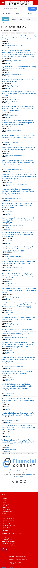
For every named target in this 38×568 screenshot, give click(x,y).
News (10, 22)
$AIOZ (6, 101)
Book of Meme (8, 184)
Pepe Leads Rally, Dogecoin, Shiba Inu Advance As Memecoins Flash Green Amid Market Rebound (18, 414)
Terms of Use (25, 558)
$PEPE (16, 312)
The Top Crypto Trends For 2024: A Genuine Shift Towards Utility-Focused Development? (18, 372)
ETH (7, 419)
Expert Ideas (8, 169)
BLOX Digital (13, 563)
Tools (28, 19)
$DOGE (20, 45)
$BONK (10, 198)
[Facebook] (17, 482)
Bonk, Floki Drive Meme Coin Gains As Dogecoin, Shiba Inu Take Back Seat (17, 80)
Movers (6, 420)
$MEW (6, 155)
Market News (8, 45)
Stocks (14, 19)
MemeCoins (15, 45)
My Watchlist (18, 13)
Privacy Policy (28, 474)
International (22, 22)
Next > (32, 33)
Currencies (15, 22)
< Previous (4, 33)
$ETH (17, 101)
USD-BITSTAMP (19, 60)
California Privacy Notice (20, 559)
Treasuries (29, 22)
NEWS (7, 43)
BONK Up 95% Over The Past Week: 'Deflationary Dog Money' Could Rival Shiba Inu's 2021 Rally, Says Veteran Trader (19, 38)
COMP (7, 377)
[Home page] (19, 3)
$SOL (11, 142)
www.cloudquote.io (19, 471)
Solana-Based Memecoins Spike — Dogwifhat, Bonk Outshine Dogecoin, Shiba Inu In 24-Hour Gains (18, 318)
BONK (9, 352)
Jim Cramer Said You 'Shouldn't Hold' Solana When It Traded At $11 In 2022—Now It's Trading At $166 (18, 136)
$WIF (13, 379)
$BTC (9, 227)
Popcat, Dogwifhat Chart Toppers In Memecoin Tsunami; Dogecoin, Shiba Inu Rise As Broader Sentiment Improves (17, 206)
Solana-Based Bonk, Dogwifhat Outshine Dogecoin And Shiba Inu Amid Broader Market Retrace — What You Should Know (19, 234)
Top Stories (7, 74)
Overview (5, 22)
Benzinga (7, 47)
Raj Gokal (24, 337)
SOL (11, 85)
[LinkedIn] (21, 482)
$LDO (13, 227)
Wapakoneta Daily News (20, 556)
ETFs (21, 19)
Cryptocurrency (15, 169)
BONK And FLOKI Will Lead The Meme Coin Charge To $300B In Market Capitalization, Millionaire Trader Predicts (19, 401)
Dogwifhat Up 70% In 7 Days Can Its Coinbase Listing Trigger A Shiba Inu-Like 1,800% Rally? (19, 68)
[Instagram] (25, 482)
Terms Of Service (19, 476)
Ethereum (7, 312)
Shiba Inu (12, 312)
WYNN (11, 296)
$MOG (6, 379)
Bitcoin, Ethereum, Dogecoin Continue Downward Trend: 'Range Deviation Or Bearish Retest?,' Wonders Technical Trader (19, 220)
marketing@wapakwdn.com (14, 545)
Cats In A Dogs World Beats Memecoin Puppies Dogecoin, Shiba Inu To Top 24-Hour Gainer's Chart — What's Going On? (18, 428)
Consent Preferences (7, 567)
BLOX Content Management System (20, 562)
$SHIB (6, 198)
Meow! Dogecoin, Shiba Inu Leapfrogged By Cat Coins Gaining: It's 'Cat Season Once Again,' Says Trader (19, 149)
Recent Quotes (6, 13)
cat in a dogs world (17, 184)
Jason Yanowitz (8, 62)
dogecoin (14, 87)
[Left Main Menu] (3, 2)
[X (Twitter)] (13, 482)
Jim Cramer (16, 142)
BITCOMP (8, 60)
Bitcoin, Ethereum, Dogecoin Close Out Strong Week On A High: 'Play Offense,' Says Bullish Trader (18, 262)
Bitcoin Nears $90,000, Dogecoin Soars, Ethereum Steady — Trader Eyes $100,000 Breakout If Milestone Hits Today (19, 94)
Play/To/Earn (18, 337)
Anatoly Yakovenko (9, 337)
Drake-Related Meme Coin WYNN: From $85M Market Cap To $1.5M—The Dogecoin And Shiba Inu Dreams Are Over (19, 290)
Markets (5, 19)
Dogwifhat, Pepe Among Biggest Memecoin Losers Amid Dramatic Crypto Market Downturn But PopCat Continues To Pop (18, 359)
